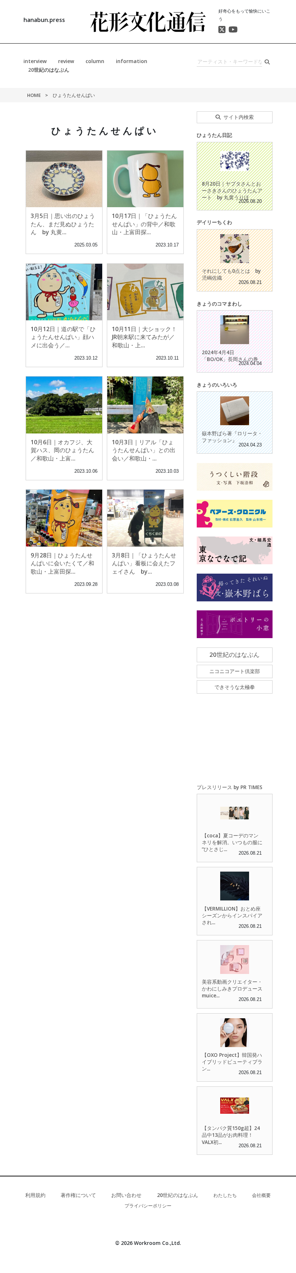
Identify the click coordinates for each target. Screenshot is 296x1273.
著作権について (78, 1195)
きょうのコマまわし (219, 303)
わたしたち (225, 1195)
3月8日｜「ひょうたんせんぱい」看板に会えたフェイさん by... (144, 563)
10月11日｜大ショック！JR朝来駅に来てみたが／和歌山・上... (144, 337)
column (95, 61)
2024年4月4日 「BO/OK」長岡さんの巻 (230, 355)
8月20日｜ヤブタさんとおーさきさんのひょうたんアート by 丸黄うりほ (232, 190)
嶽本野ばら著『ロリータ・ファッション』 (232, 437)
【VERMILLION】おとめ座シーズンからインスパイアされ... (232, 915)
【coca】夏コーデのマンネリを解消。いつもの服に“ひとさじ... (232, 842)
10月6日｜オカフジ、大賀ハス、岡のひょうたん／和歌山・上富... (62, 450)
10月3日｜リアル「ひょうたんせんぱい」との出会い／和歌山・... (143, 450)
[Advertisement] (235, 739)
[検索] (267, 61)
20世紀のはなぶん (48, 69)
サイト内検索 (238, 116)
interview (35, 61)
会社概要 (261, 1195)
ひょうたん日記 (214, 135)
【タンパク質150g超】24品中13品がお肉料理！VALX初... (231, 1135)
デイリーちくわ (214, 222)
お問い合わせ (126, 1195)
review (66, 61)
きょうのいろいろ (217, 384)
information (131, 61)
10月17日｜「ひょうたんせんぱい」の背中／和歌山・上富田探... (144, 224)
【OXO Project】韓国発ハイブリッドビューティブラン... (232, 1061)
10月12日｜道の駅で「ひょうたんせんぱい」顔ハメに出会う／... (63, 337)
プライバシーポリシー (148, 1205)
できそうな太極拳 (234, 687)
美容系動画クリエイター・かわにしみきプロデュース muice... (232, 988)
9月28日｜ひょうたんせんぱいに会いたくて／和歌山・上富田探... (62, 563)
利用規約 (35, 1195)
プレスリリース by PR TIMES (229, 787)
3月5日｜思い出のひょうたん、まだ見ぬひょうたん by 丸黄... (63, 224)
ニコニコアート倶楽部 (234, 671)
